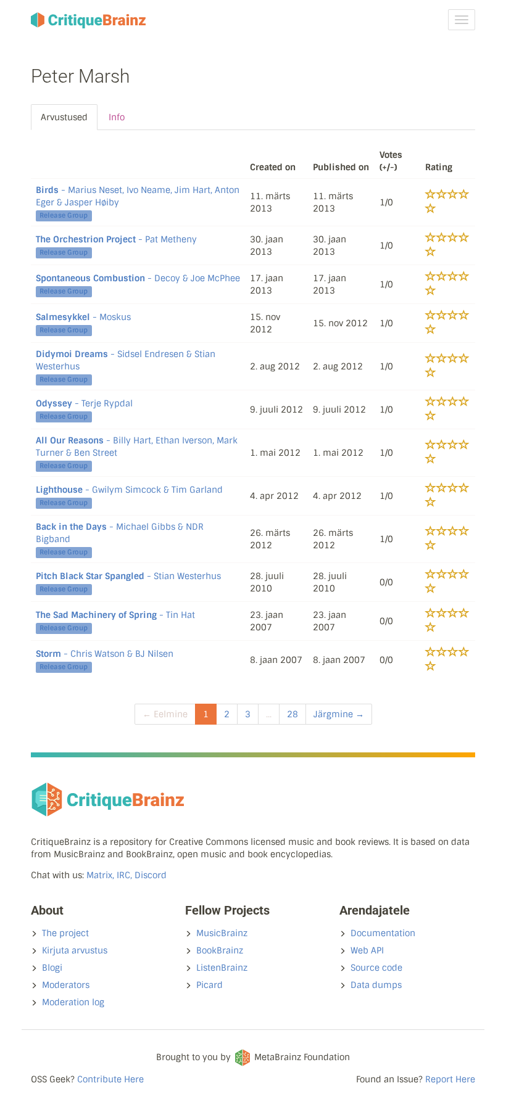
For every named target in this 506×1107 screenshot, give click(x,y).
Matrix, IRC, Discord (126, 875)
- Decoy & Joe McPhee (138, 278)
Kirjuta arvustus (74, 950)
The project (65, 933)
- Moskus (83, 317)
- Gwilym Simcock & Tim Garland (129, 489)
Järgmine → (338, 714)
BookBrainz (219, 950)
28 (292, 714)
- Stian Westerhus (128, 576)
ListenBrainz (221, 967)
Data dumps (376, 984)
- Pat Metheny (116, 239)
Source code (376, 967)
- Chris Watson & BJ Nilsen (104, 653)
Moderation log (73, 1002)
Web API (367, 950)
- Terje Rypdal (84, 403)
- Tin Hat (115, 614)
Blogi (52, 967)
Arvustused (64, 117)
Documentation (382, 933)
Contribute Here (110, 1079)
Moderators (65, 984)
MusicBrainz (221, 933)
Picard (209, 984)
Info (117, 117)
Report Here (450, 1079)
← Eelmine (165, 714)
